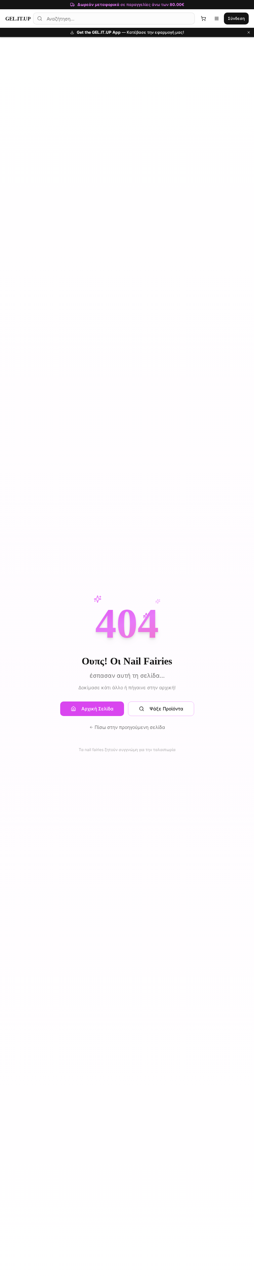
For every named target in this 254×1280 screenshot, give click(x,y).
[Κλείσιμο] (248, 32)
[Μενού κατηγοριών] (217, 18)
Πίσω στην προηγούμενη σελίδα (130, 727)
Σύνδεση (236, 18)
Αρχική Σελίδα (97, 708)
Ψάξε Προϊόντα (166, 708)
